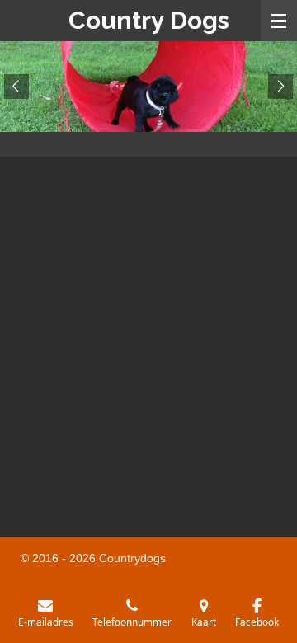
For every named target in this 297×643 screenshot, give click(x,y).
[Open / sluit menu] (279, 20)
